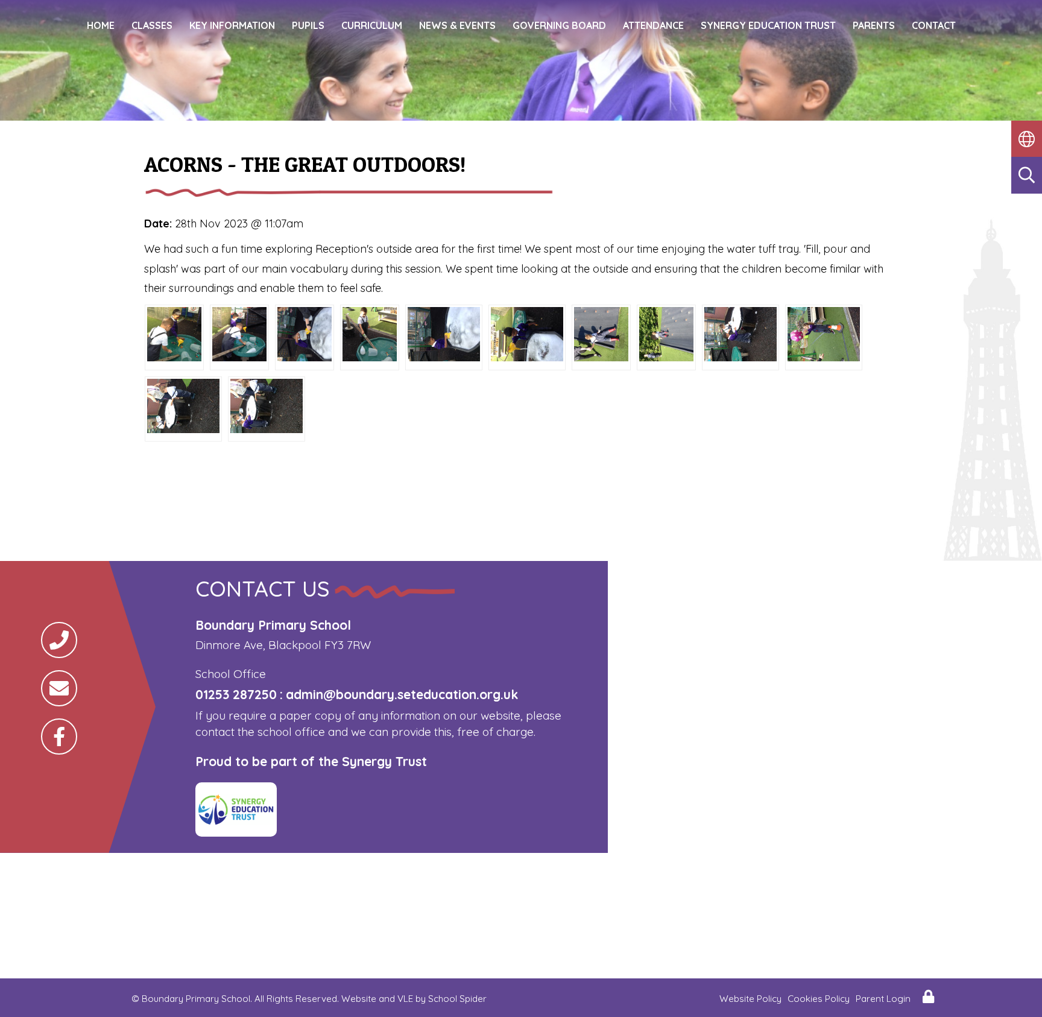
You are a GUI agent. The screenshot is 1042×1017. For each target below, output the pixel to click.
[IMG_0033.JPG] (304, 357)
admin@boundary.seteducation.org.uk (402, 694)
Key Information (232, 25)
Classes (151, 25)
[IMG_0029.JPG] (444, 357)
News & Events (457, 25)
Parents (874, 25)
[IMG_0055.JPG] (824, 357)
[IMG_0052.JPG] (183, 429)
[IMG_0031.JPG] (527, 357)
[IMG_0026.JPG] (370, 357)
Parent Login (883, 998)
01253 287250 (236, 694)
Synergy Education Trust (768, 25)
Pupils (308, 25)
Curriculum (371, 25)
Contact (934, 25)
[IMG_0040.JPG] (601, 357)
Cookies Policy (819, 998)
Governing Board (559, 25)
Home (101, 25)
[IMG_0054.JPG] (266, 429)
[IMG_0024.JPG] (174, 357)
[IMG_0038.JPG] (666, 357)
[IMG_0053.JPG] (740, 357)
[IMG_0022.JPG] (239, 357)
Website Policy (750, 998)
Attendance (653, 25)
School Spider (457, 998)
